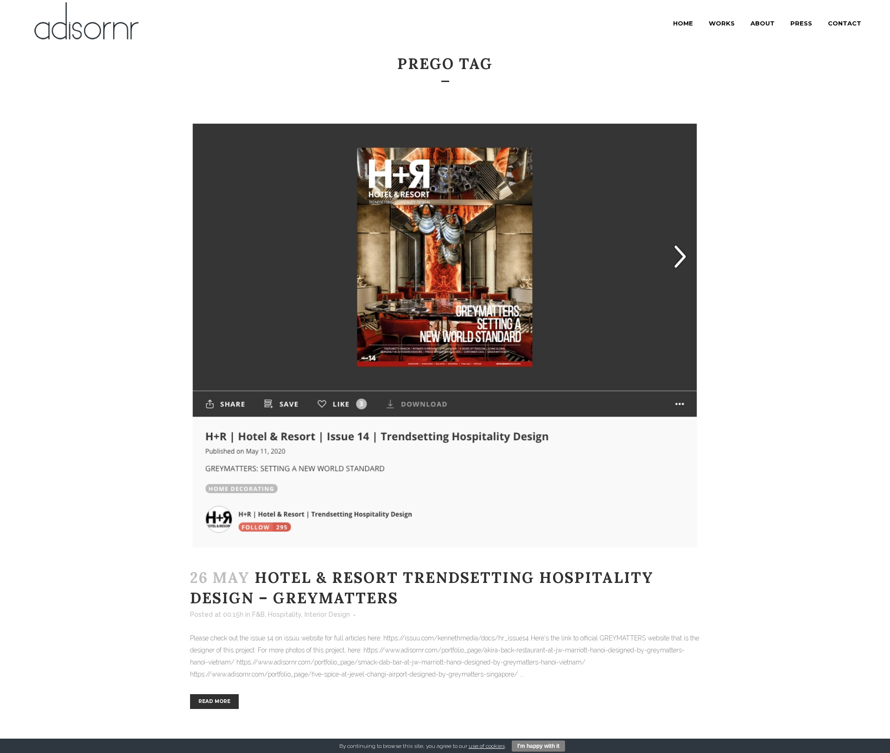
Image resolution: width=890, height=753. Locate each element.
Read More (214, 701)
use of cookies (487, 746)
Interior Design (327, 614)
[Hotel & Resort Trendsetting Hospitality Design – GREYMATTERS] (445, 336)
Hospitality (284, 614)
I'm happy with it (538, 746)
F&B (258, 614)
